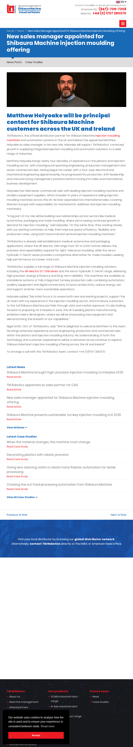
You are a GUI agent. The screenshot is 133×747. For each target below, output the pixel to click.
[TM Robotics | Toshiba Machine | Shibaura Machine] (24, 8)
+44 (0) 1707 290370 (109, 13)
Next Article (118, 515)
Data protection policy (23, 744)
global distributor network (94, 539)
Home (10, 31)
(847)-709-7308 (112, 9)
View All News (16, 427)
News (21, 31)
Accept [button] (36, 735)
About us (14, 696)
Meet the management (23, 702)
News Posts (14, 62)
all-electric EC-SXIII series (41, 271)
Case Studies (34, 62)
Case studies (100, 702)
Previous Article (17, 515)
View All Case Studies (21, 497)
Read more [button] (48, 726)
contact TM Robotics (45, 544)
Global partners (18, 707)
